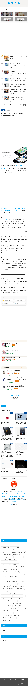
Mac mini (13, 583)
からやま (21, 588)
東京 (5, 557)
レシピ (14, 600)
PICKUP (13, 559)
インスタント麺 (7, 605)
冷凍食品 (18, 605)
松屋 (23, 586)
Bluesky (5, 617)
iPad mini (14, 576)
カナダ (14, 545)
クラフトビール (7, 549)
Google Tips (19, 613)
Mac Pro (22, 583)
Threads (17, 615)
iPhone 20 (6, 571)
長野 (15, 552)
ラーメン (17, 603)
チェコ (16, 549)
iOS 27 (13, 574)
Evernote (6, 547)
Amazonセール (18, 562)
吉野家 (5, 591)
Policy (9, 679)
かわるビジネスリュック (18, 499)
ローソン (6, 598)
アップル (5, 219)
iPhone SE (15, 571)
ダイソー (14, 608)
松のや (5, 588)
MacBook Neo (7, 554)
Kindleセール (7, 564)
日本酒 (22, 552)
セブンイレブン (7, 596)
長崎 (11, 557)
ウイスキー (17, 554)
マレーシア (15, 547)
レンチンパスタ (7, 603)
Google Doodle (7, 613)
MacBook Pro (18, 581)
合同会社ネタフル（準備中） (19, 679)
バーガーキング (18, 593)
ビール (5, 545)
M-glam (15, 684)
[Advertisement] (14, 38)
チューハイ (22, 545)
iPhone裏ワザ (7, 562)
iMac (5, 583)
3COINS (23, 608)
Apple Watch (7, 579)
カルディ (6, 608)
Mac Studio (6, 586)
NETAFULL (11, 682)
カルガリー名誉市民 (8, 498)
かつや (12, 588)
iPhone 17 (21, 566)
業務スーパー (6, 610)
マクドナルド (7, 593)
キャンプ (6, 600)
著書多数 (14, 501)
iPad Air (6, 576)
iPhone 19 (15, 569)
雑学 (16, 564)
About (5, 679)
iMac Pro (16, 586)
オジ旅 (11, 499)
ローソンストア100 (17, 598)
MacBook (17, 579)
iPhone (7, 9)
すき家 (12, 591)
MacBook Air (7, 581)
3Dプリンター (7, 620)
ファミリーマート (20, 596)
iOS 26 (5, 574)
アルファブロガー (17, 491)
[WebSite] (14, 504)
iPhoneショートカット (9, 566)
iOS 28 (5, 559)
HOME (3, 9)
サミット (15, 610)
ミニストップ (19, 557)
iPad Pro (22, 574)
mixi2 (13, 617)
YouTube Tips (7, 615)
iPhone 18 (6, 569)
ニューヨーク (6, 552)
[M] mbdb (20, 684)
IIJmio (21, 617)
